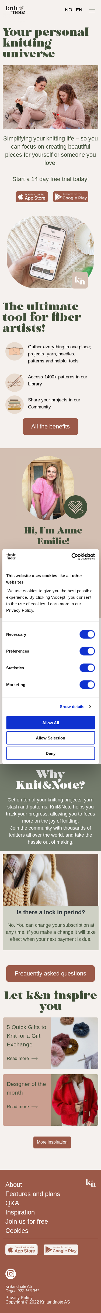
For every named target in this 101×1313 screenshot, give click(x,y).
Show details (72, 706)
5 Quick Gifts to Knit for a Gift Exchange (26, 1035)
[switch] (87, 651)
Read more (18, 1058)
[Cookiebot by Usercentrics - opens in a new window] (72, 556)
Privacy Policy (19, 1297)
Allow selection (50, 738)
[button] (92, 10)
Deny (50, 753)
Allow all (50, 722)
